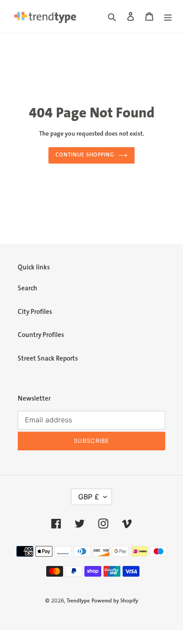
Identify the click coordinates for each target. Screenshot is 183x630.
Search (27, 288)
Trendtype (78, 601)
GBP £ (88, 496)
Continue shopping (85, 155)
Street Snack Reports (48, 358)
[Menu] (168, 16)
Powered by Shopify (115, 601)
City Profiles (35, 312)
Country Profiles (41, 335)
